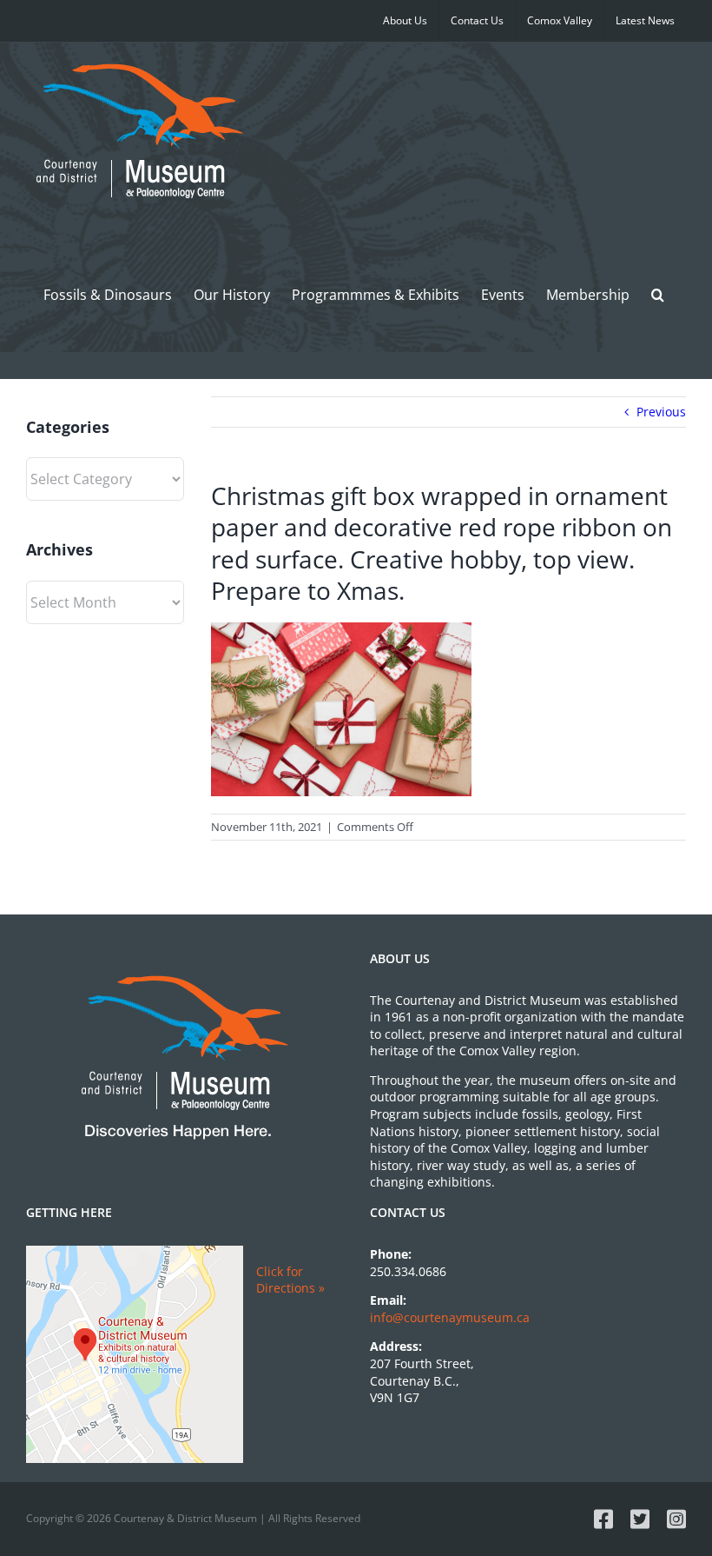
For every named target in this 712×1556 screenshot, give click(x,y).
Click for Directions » (290, 1280)
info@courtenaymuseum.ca (450, 1317)
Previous (661, 411)
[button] (657, 294)
